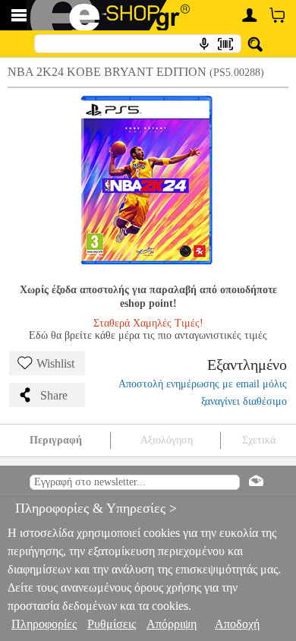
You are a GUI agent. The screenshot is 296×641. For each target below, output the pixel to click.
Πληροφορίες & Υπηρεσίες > (88, 508)
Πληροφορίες (44, 623)
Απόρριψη (171, 623)
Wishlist (55, 363)
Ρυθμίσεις (111, 623)
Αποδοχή (237, 623)
